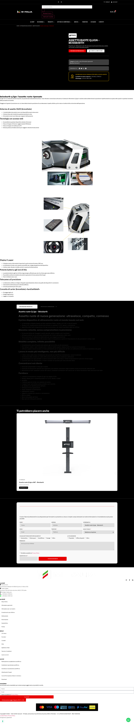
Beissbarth (77, 63)
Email (21, 651)
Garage (48, 660)
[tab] (27, 429)
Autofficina (41, 660)
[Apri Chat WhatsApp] (128, 720)
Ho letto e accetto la (30, 675)
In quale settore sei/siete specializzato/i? (30, 658)
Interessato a (86, 644)
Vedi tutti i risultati (48, 16)
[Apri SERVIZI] (78, 22)
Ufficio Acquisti (80, 660)
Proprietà (71, 660)
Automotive (24, 660)
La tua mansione (71, 658)
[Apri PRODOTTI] (53, 22)
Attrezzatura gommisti (26, 25)
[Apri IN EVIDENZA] (44, 22)
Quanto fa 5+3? (23, 678)
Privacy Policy (35, 675)
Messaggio (22, 663)
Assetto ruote (36, 25)
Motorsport (33, 660)
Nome (21, 644)
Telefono (54, 651)
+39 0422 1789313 (96, 76)
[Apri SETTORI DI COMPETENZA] (70, 22)
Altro (53, 660)
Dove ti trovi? (87, 651)
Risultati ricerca (47, 13)
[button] (17, 29)
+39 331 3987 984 (86, 78)
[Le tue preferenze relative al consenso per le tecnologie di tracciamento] (2, 721)
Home (18, 25)
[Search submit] (43, 10)
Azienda (53, 644)
